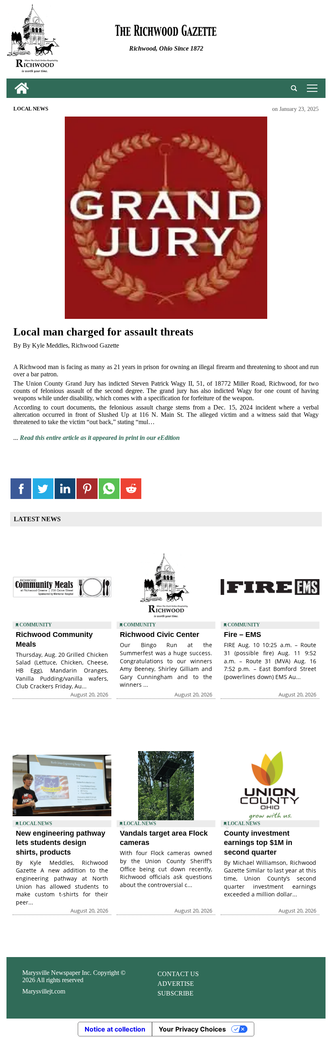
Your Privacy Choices (192, 1029)
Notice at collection (115, 1029)
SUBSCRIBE (175, 993)
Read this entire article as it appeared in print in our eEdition (100, 437)
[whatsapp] (109, 488)
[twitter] (43, 488)
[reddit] (131, 488)
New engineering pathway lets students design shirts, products (60, 842)
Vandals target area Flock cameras (164, 838)
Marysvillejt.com (43, 991)
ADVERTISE (175, 983)
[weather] (272, 41)
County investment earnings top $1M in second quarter (258, 842)
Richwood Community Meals (54, 639)
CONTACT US (178, 973)
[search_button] (294, 88)
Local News (30, 109)
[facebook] (21, 488)
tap (311, 88)
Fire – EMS (242, 634)
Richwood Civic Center (159, 634)
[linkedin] (65, 488)
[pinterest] (87, 488)
